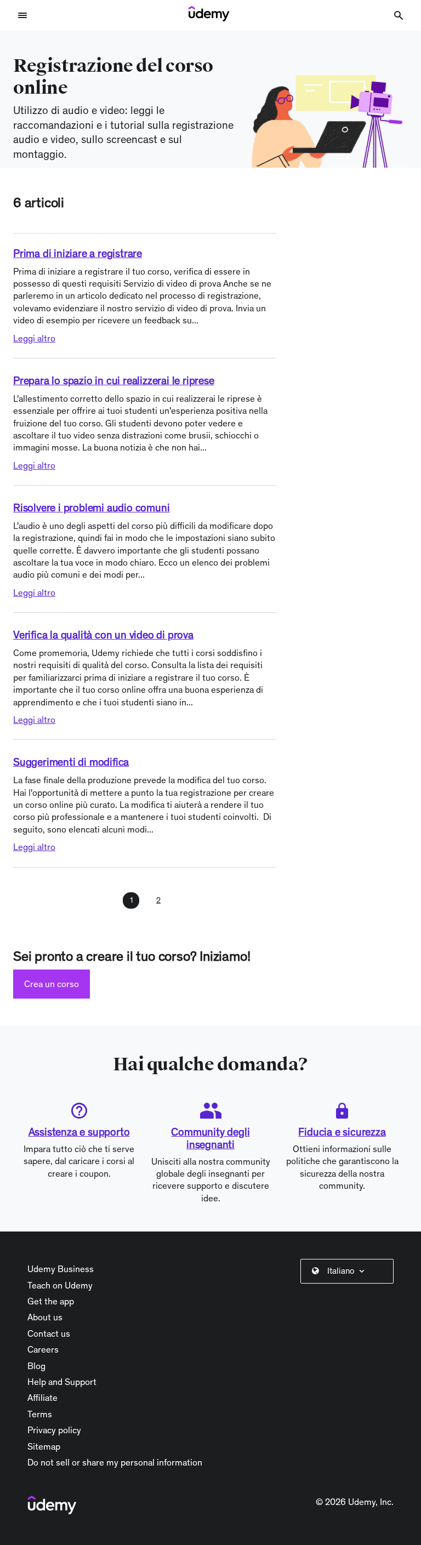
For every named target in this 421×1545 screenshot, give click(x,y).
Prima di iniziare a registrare (77, 253)
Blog (36, 1365)
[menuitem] (349, 1270)
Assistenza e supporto (79, 1131)
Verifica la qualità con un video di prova (103, 634)
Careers (43, 1349)
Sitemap (43, 1446)
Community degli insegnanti (210, 1138)
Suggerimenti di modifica (71, 761)
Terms (39, 1414)
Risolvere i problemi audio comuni (91, 507)
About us (44, 1317)
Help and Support (61, 1381)
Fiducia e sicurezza (341, 1131)
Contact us (48, 1333)
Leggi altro (34, 338)
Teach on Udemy (60, 1285)
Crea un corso (51, 983)
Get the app (50, 1301)
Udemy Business (60, 1268)
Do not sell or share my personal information (114, 1462)
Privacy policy (54, 1429)
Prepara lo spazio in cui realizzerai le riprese (113, 380)
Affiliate (42, 1397)
